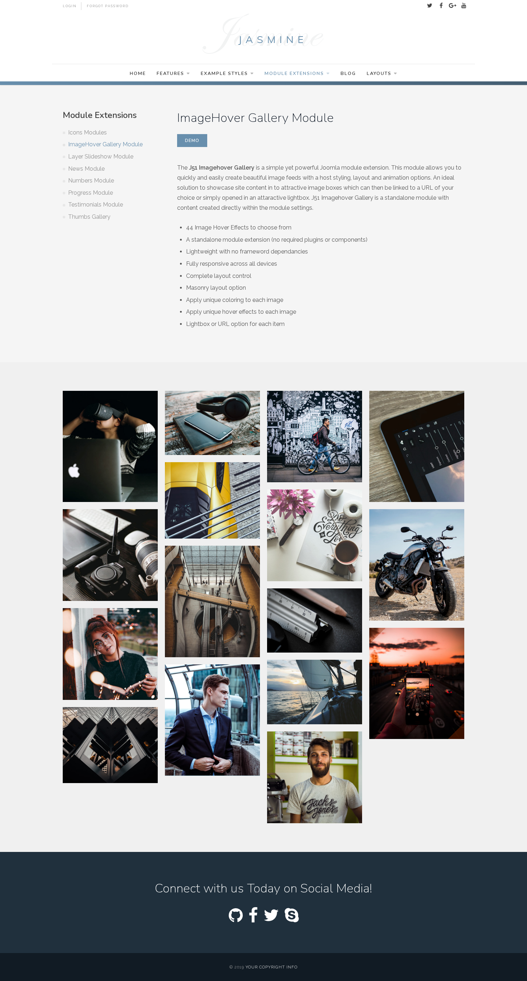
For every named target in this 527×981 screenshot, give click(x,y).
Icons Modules (87, 132)
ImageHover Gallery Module (105, 144)
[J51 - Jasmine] (263, 35)
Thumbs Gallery (89, 216)
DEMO (192, 140)
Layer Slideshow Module (100, 156)
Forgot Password (108, 6)
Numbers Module (91, 180)
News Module (86, 168)
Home (138, 73)
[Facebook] (441, 5)
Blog (348, 73)
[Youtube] (464, 5)
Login (70, 6)
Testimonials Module (95, 204)
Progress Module (90, 192)
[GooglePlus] (452, 5)
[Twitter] (429, 5)
